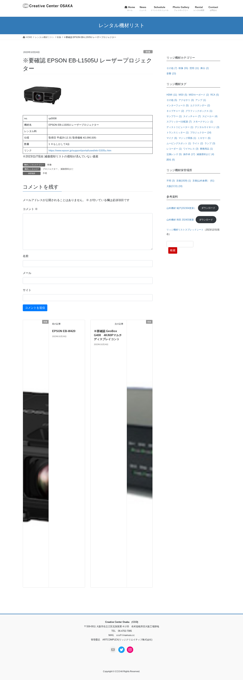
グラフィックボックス (199, 111)
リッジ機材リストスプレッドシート (185, 229)
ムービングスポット (179, 143)
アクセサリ (186, 100)
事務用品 (206, 148)
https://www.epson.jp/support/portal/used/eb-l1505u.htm (80, 150)
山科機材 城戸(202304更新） (181, 208)
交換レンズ (174, 154)
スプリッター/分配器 (179, 121)
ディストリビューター (180, 127)
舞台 (204, 68)
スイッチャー (192, 116)
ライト (197, 143)
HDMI (172, 94)
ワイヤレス (190, 148)
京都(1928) (183, 180)
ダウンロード (208, 208)
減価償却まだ (66, 169)
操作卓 (189, 154)
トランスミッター (178, 132)
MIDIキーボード (199, 94)
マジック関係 (187, 138)
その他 (172, 68)
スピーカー (209, 116)
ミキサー (204, 138)
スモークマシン (203, 121)
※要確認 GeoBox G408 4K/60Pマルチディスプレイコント (108, 335)
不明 (45, 173)
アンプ (200, 100)
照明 (194, 68)
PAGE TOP (234, 656)
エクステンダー (200, 105)
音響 (171, 73)
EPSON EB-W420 (63, 331)
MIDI (183, 94)
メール (27, 272)
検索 (173, 250)
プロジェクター (50, 169)
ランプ (210, 143)
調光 (171, 159)
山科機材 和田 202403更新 (180, 219)
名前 (25, 256)
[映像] (36, 453)
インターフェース (178, 105)
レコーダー (174, 148)
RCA (214, 94)
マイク (172, 138)
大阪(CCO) (174, 186)
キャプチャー (175, 111)
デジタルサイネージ (207, 127)
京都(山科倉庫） (203, 180)
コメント (30, 209)
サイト (27, 290)
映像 (148, 51)
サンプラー (174, 116)
